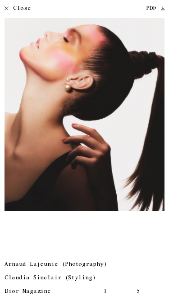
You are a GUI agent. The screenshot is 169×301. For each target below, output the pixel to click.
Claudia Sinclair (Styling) (50, 278)
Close (22, 9)
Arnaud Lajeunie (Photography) (56, 265)
